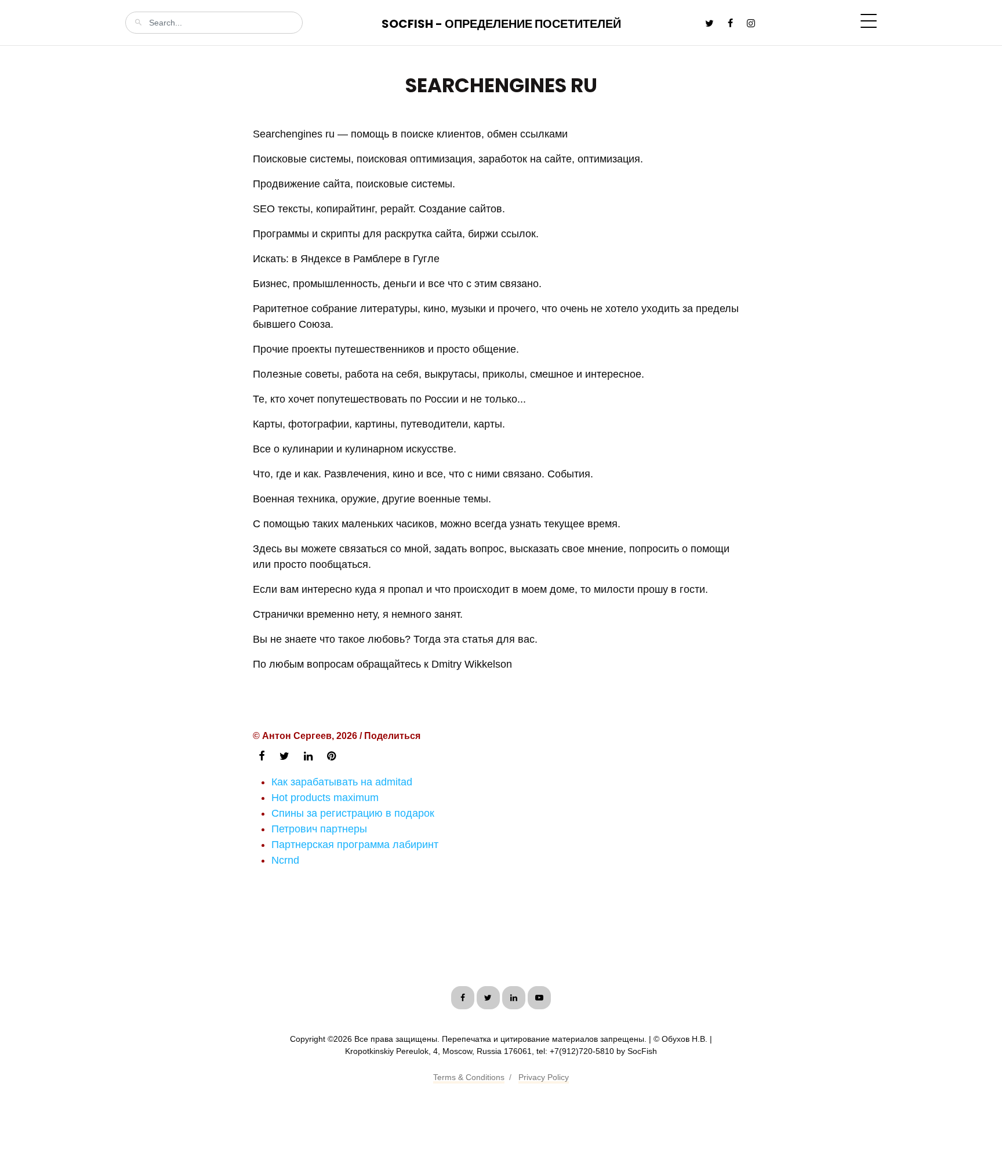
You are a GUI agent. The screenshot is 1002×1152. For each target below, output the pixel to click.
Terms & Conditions (468, 1077)
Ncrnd (285, 860)
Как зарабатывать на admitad (341, 782)
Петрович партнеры (319, 829)
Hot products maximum (325, 797)
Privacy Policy (543, 1077)
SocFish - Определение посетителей (501, 24)
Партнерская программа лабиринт (354, 844)
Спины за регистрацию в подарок (352, 813)
